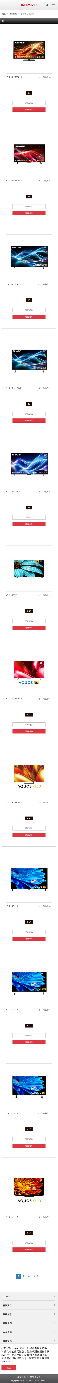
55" (29, 1025)
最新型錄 (7, 1341)
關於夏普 (7, 1305)
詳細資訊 (29, 103)
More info (6, 1361)
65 (29, 93)
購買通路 (29, 109)
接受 (9, 1367)
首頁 (4, 14)
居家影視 (13, 14)
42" (29, 1129)
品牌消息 (7, 1314)
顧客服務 (7, 1323)
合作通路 (7, 1332)
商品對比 (47, 77)
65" (29, 611)
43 (29, 404)
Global (7, 1296)
